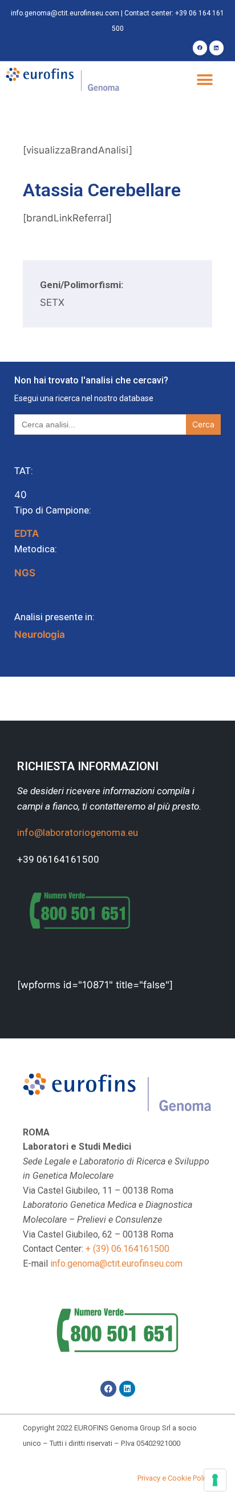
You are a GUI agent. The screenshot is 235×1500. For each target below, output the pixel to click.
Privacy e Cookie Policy (174, 1478)
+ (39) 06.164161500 (127, 1248)
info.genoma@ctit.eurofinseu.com (65, 13)
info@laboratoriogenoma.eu (77, 832)
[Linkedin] (216, 48)
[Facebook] (200, 48)
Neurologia (39, 634)
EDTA (26, 533)
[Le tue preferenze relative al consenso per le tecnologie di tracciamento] (215, 1480)
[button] (205, 80)
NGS (24, 573)
